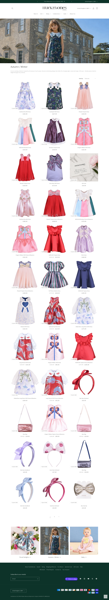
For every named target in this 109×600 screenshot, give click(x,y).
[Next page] (58, 516)
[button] (12, 8)
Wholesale (42, 569)
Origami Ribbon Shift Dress (84, 147)
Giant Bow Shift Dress (54, 183)
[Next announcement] (71, 1)
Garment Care (68, 567)
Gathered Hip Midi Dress (25, 111)
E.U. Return (60, 567)
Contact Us (58, 569)
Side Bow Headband (25, 470)
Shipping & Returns (51, 567)
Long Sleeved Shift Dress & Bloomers (54, 398)
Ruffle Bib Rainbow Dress (25, 147)
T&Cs (81, 567)
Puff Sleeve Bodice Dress (54, 291)
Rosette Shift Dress (25, 326)
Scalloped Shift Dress (55, 111)
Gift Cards (76, 567)
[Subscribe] (37, 579)
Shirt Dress (83, 255)
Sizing (43, 567)
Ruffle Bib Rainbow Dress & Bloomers (84, 219)
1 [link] (50, 516)
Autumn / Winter (53, 557)
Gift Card (84, 183)
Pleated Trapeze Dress (84, 111)
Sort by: (81, 78)
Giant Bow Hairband (54, 470)
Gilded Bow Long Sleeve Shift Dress (84, 326)
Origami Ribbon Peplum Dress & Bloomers (54, 434)
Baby (83, 557)
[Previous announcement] (37, 1)
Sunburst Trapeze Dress (54, 147)
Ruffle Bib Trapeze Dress (54, 255)
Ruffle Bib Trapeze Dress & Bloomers (83, 362)
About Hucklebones (30, 567)
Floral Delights (24, 557)
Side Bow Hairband (83, 398)
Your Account (65, 569)
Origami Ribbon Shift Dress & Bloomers (25, 255)
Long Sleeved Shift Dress (25, 362)
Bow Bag (25, 434)
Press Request (50, 569)
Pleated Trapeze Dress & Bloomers (54, 219)
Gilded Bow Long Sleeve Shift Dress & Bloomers (25, 398)
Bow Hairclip (84, 506)
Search (38, 567)
